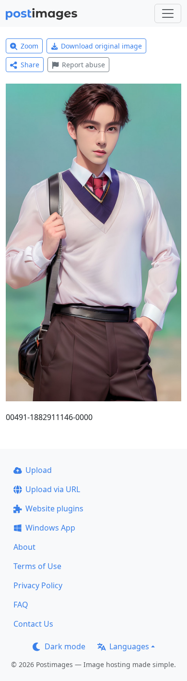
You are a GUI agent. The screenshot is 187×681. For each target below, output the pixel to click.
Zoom (29, 45)
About (24, 547)
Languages (129, 646)
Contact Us (33, 624)
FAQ (20, 604)
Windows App (50, 527)
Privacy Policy (37, 585)
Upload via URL (52, 489)
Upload (38, 470)
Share (30, 64)
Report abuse (83, 64)
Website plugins (54, 508)
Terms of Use (37, 566)
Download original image (101, 45)
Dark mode (65, 646)
